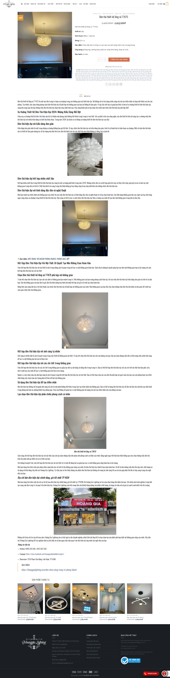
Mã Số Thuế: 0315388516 (59, 644)
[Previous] (17, 603)
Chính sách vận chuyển (93, 647)
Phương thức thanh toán (93, 644)
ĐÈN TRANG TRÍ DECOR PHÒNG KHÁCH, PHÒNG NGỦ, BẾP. (48, 258)
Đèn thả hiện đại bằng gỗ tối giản (120, 70)
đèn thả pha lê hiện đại (120, 78)
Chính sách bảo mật (92, 654)
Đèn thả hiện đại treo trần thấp (123, 76)
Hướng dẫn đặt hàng (92, 641)
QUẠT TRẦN (50, 4)
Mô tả (80, 96)
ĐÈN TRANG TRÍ (41, 4)
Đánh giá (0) (87, 96)
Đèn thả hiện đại (129, 13)
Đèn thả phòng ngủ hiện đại (100, 80)
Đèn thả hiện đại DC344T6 (108, 617)
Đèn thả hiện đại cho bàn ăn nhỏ (101, 72)
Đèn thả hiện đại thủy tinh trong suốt (136, 74)
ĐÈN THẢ (118, 13)
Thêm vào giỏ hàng (119, 59)
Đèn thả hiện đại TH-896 (53, 617)
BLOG (80, 4)
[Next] (152, 603)
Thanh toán (93, 4)
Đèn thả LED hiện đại (90, 78)
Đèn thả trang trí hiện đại (144, 80)
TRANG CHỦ (33, 4)
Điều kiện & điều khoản (93, 657)
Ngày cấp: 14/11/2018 (58, 647)
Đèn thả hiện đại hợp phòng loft (142, 72)
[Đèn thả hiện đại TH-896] (57, 598)
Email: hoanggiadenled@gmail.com (62, 663)
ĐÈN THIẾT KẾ (59, 4)
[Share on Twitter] (110, 84)
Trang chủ (97, 13)
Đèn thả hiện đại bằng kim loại (140, 70)
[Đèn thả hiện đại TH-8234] (139, 598)
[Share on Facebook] (106, 84)
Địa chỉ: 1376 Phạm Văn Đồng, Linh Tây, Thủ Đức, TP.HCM (66, 655)
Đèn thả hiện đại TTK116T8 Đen (82, 617)
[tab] (80, 96)
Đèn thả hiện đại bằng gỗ (103, 70)
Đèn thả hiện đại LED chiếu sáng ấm (85, 74)
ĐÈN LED (75, 4)
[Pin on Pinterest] (117, 84)
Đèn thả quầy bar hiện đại (116, 80)
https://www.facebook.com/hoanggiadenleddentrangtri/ (45, 553)
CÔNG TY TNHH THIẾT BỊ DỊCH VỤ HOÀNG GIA (65, 641)
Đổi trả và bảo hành (92, 651)
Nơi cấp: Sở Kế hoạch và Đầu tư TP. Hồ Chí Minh (66, 651)
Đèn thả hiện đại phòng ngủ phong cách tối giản (111, 74)
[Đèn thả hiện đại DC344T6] (112, 598)
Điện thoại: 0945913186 (59, 659)
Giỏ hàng (85, 4)
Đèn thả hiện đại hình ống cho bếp (122, 72)
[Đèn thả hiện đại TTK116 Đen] (30, 598)
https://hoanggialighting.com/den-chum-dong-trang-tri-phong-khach (48, 569)
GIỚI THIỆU (26, 4)
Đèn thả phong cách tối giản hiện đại (138, 78)
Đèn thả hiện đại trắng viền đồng (103, 76)
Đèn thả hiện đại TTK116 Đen (27, 617)
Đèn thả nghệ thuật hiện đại (105, 78)
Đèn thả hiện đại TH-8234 (135, 617)
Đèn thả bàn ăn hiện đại (88, 70)
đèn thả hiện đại (42, 116)
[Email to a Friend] (113, 84)
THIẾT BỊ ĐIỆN (67, 4)
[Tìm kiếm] (22, 4)
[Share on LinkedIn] (120, 84)
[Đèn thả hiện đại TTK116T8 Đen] (85, 598)
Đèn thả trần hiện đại (130, 80)
